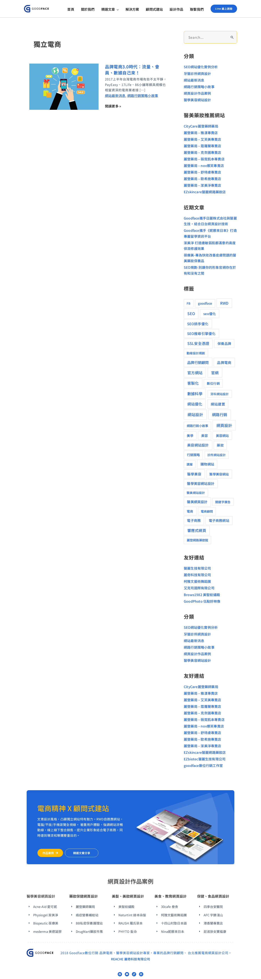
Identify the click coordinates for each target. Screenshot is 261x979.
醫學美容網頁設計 (41, 896)
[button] (117, 9)
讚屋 (190, 464)
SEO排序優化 (197, 323)
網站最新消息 (115, 95)
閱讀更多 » (113, 106)
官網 (215, 372)
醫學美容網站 (219, 474)
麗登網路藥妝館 (197, 540)
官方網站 (194, 372)
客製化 (193, 383)
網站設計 (195, 414)
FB (188, 303)
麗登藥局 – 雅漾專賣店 (201, 132)
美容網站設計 (198, 445)
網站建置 (218, 404)
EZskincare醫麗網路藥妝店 (205, 191)
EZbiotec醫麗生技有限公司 (204, 758)
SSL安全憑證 (198, 343)
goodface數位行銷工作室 (203, 765)
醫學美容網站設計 (197, 99)
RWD (224, 303)
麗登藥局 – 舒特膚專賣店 (202, 172)
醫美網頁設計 (197, 501)
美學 (190, 435)
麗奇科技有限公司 (197, 574)
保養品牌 (224, 343)
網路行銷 (219, 414)
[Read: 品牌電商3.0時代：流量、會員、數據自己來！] (64, 86)
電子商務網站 (219, 520)
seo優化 (209, 313)
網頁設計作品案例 (197, 93)
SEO (191, 313)
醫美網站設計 (196, 492)
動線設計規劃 (196, 353)
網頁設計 (224, 425)
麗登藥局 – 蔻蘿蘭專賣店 (202, 145)
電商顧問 (207, 511)
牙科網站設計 (219, 394)
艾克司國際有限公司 (199, 587)
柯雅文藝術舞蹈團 (197, 581)
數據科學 (194, 393)
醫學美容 (194, 474)
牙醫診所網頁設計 (197, 73)
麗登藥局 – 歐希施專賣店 (202, 178)
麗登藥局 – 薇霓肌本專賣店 (204, 158)
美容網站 (222, 435)
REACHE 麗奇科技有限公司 (130, 959)
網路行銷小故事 (197, 425)
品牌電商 (224, 362)
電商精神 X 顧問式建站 (73, 808)
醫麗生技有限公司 (197, 568)
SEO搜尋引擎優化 (201, 333)
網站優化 (194, 404)
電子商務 (194, 520)
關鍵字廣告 (222, 502)
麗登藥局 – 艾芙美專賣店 (202, 139)
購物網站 (207, 464)
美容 (204, 435)
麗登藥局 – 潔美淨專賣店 (202, 185)
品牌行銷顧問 (198, 362)
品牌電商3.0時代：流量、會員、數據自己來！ (132, 69)
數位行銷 (213, 383)
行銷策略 (193, 454)
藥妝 (220, 445)
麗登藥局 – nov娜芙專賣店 (204, 165)
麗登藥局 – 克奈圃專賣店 (202, 152)
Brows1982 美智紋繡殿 (202, 594)
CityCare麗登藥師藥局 (201, 126)
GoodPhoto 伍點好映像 (202, 601)
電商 (190, 511)
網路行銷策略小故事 (142, 95)
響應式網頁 (196, 530)
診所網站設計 (216, 455)
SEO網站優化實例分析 (201, 66)
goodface (205, 303)
